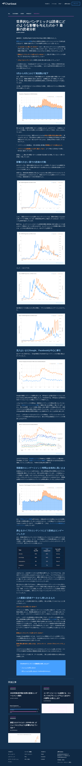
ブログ (59, 3)
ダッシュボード (11, 754)
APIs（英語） (27, 759)
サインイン (76, 3)
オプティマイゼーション (13, 759)
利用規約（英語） (61, 759)
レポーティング (11, 756)
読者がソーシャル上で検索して (38, 460)
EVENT (22, 13)
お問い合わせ (67, 3)
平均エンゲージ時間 (26, 519)
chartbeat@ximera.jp (61, 757)
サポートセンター (28, 754)
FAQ (25, 756)
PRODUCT (28, 13)
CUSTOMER (15, 13)
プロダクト (47, 3)
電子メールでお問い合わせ (29, 671)
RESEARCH (36, 13)
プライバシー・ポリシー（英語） (64, 762)
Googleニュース (34, 458)
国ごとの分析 (53, 619)
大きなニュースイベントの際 (30, 405)
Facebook (43, 756)
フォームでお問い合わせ (29, 667)
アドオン (10, 761)
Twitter (42, 754)
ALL (9, 13)
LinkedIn (43, 759)
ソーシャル (54, 3)
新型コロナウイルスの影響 (24, 41)
